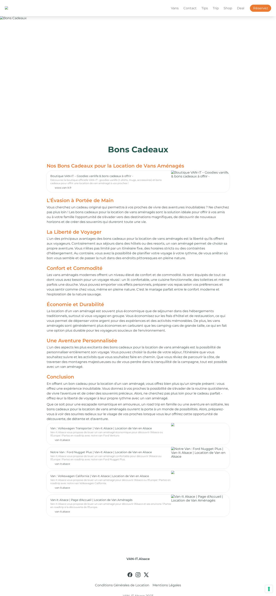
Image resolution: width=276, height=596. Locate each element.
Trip (216, 8)
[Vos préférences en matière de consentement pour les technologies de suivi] (269, 589)
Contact (190, 8)
